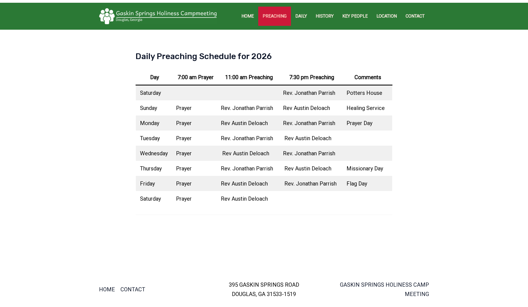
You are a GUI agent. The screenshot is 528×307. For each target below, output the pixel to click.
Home (107, 289)
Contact (132, 289)
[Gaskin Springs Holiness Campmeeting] (158, 15)
